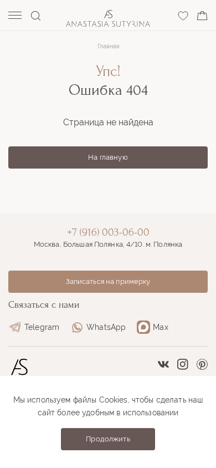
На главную (107, 157)
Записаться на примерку (108, 281)
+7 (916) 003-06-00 (108, 232)
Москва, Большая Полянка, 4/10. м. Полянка (108, 244)
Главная (108, 46)
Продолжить (108, 439)
